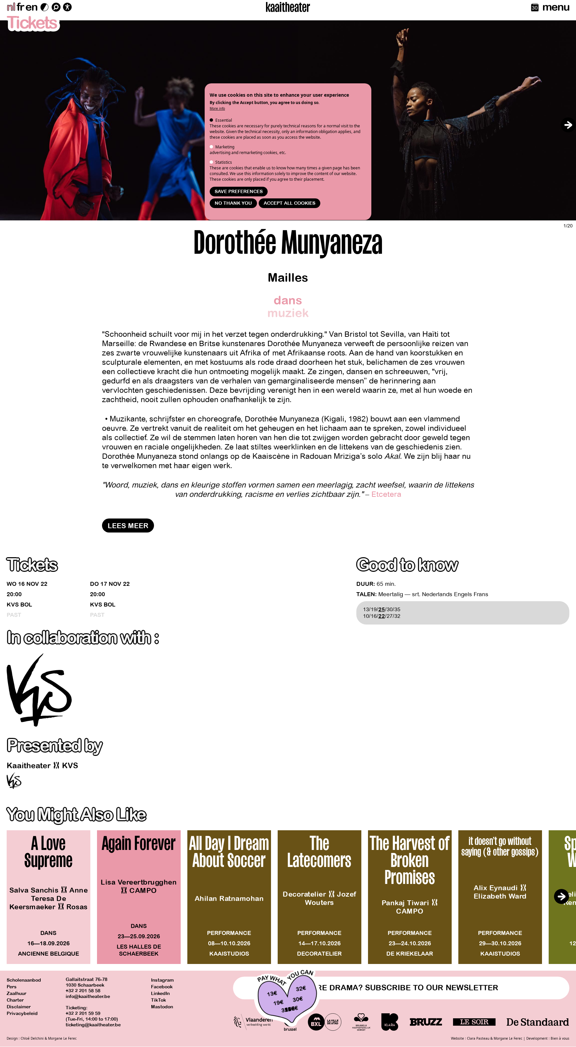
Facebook (162, 987)
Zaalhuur (16, 993)
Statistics (223, 162)
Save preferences (239, 191)
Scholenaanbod (24, 980)
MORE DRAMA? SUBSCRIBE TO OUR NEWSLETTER (401, 988)
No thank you (233, 203)
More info (217, 108)
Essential (223, 120)
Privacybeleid (22, 1013)
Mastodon (162, 1007)
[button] (568, 124)
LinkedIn (160, 993)
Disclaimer (19, 1007)
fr (20, 7)
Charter (15, 1000)
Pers (12, 987)
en (31, 7)
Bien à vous (560, 1038)
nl (11, 7)
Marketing (224, 147)
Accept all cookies (289, 203)
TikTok (158, 1000)
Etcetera (386, 494)
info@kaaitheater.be (88, 996)
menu (555, 7)
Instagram (162, 980)
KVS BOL (19, 604)
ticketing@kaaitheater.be (93, 1025)
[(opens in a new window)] (39, 690)
